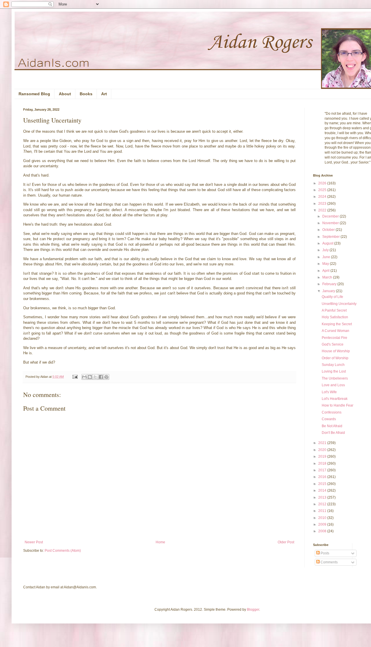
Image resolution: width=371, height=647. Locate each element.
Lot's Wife (329, 392)
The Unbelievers (335, 378)
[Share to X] (95, 377)
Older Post (286, 542)
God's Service (332, 344)
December (331, 216)
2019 (322, 456)
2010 (322, 518)
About (65, 93)
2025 (322, 190)
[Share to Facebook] (101, 377)
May (326, 264)
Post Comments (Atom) (63, 551)
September (331, 237)
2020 (322, 450)
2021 (322, 443)
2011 (322, 511)
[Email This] (84, 377)
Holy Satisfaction (335, 317)
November (331, 223)
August (328, 243)
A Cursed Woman (335, 331)
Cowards (329, 419)
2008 (322, 531)
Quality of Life (332, 297)
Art (104, 93)
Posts (324, 553)
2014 (322, 490)
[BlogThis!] (90, 377)
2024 (322, 197)
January (329, 291)
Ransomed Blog (34, 93)
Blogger (253, 610)
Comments (329, 562)
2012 (322, 504)
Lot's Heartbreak (335, 399)
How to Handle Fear (337, 405)
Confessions (331, 412)
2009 (322, 524)
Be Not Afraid (332, 426)
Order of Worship (335, 358)
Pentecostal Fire (334, 338)
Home (160, 542)
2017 (322, 470)
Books (86, 93)
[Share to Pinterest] (106, 377)
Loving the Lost (334, 371)
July (326, 250)
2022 (322, 210)
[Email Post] (75, 376)
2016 (322, 477)
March (327, 277)
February (329, 284)
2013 (322, 497)
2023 (322, 204)
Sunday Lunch (333, 365)
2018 (322, 463)
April (326, 271)
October (329, 230)
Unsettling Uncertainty (339, 304)
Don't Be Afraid (333, 433)
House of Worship (336, 351)
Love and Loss (333, 385)
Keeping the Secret (337, 324)
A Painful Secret (334, 310)
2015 (322, 484)
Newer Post (34, 542)
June (326, 257)
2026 (322, 183)
